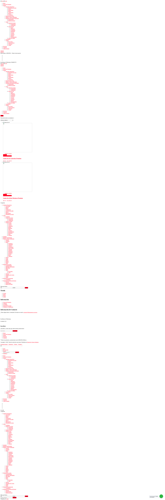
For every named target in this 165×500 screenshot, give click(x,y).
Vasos (7, 277)
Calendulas (10, 244)
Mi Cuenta (10, 41)
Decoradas (10, 271)
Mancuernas (10, 10)
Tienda (4, 5)
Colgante (7, 241)
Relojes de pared (11, 20)
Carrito (9, 45)
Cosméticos (8, 39)
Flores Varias (11, 248)
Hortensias (10, 251)
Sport (12, 27)
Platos (7, 269)
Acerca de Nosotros (7, 4)
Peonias (9, 254)
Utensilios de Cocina (10, 274)
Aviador (12, 33)
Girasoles (10, 249)
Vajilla (7, 276)
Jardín (7, 259)
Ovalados (10, 230)
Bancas (9, 13)
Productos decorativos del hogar (12, 18)
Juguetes (5, 236)
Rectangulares (14, 37)
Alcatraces (10, 243)
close (7, 498)
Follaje (7, 257)
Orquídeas (10, 252)
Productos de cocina (10, 16)
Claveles (10, 245)
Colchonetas (10, 12)
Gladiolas (10, 250)
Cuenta (7, 40)
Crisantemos (10, 247)
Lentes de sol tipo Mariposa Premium (13, 198)
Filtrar (26, 287)
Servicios (5, 46)
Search (17, 352)
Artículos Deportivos (10, 6)
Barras (9, 11)
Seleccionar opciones (7, 156)
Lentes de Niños (11, 38)
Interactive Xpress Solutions (33, 342)
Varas (7, 263)
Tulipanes (10, 256)
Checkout (10, 44)
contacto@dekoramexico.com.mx (30, 312)
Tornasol (12, 34)
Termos (7, 273)
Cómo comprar (6, 48)
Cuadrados (13, 30)
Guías (7, 258)
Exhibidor (8, 216)
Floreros (7, 281)
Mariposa (13, 28)
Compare (5, 154)
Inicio (4, 3)
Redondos (13, 31)
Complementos (9, 265)
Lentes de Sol (11, 26)
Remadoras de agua (12, 7)
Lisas (9, 272)
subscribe (15, 330)
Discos (9, 9)
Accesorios (10, 14)
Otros (9, 229)
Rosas (9, 255)
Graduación (13, 24)
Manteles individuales (7, 237)
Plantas (7, 261)
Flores (7, 242)
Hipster (12, 35)
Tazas (7, 270)
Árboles (7, 240)
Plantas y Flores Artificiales (11, 17)
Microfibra (8, 268)
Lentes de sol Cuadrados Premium (12, 158)
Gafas (7, 21)
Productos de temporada (8, 278)
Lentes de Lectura (12, 23)
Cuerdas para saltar (9, 210)
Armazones (13, 25)
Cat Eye (12, 32)
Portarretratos (11, 19)
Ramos (7, 262)
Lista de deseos (11, 42)
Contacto (5, 47)
